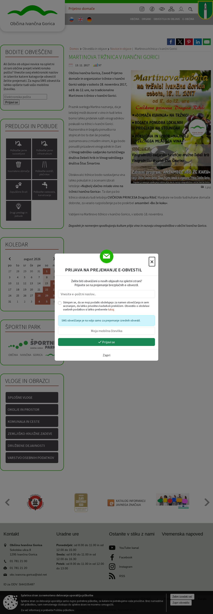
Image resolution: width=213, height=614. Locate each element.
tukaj (111, 309)
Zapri (106, 355)
